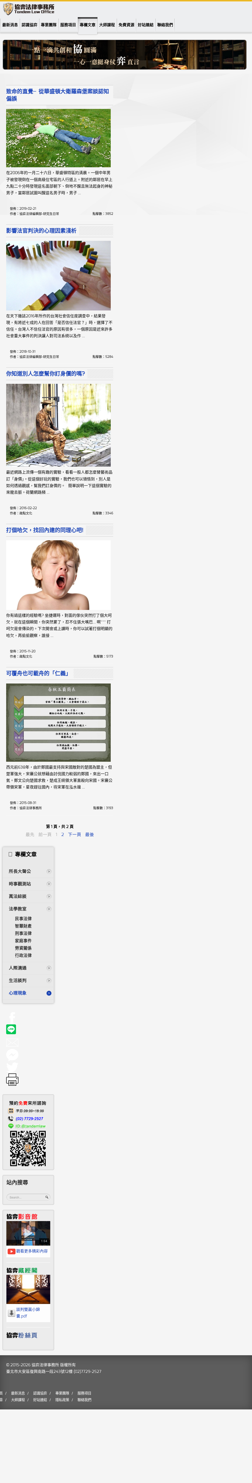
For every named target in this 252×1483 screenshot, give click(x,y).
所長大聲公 (20, 871)
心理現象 (18, 993)
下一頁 (74, 835)
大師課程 (107, 25)
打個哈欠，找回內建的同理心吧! (44, 530)
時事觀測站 (20, 884)
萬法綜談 (18, 896)
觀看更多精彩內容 (32, 1251)
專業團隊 (49, 25)
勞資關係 (23, 948)
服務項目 (68, 25)
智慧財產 (23, 926)
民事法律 (23, 919)
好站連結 (146, 25)
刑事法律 (23, 934)
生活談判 (18, 981)
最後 (89, 835)
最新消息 (10, 25)
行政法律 (23, 956)
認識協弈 (29, 25)
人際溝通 (18, 968)
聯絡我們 (165, 25)
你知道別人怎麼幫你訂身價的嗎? (45, 373)
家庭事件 (23, 941)
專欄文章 (87, 25)
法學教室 (18, 909)
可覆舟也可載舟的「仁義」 (38, 673)
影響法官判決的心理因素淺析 (41, 230)
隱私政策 (62, 1400)
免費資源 (126, 25)
